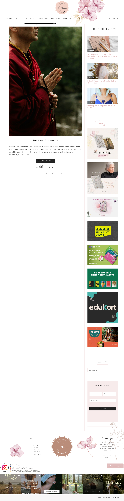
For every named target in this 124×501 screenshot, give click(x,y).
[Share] (46, 168)
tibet (72, 173)
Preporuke (37, 455)
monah (49, 173)
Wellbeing (29, 173)
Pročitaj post (45, 160)
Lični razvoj (37, 453)
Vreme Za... (62, 7)
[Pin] (49, 168)
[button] (10, 484)
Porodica (37, 448)
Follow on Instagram (115, 466)
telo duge (66, 173)
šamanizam (57, 173)
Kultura (37, 451)
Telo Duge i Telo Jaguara (45, 139)
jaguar (43, 173)
